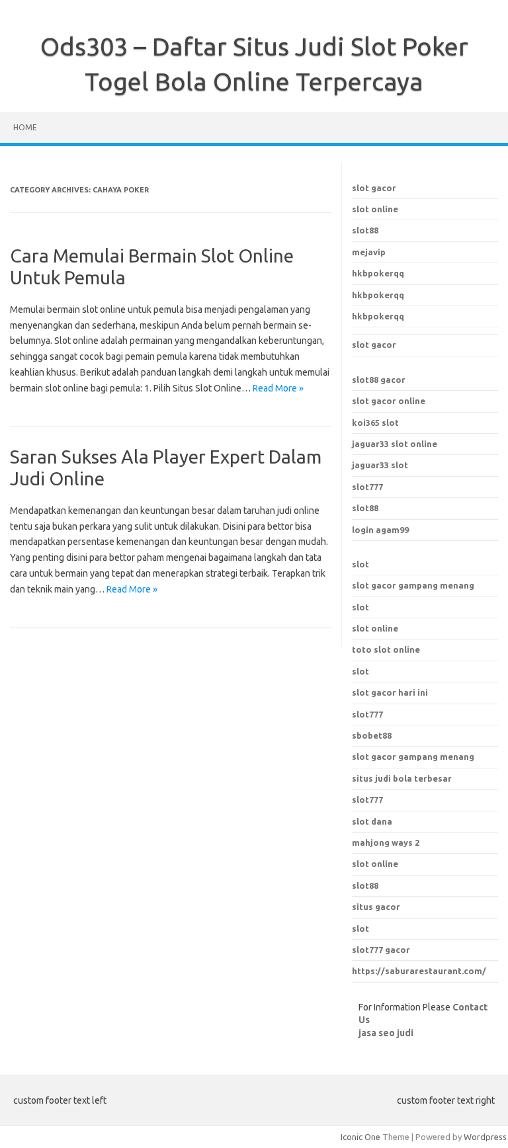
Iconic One (360, 1136)
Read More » (278, 388)
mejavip (369, 252)
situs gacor (376, 906)
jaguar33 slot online (394, 443)
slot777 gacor (381, 949)
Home (25, 127)
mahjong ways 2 (385, 842)
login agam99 (380, 529)
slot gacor (374, 187)
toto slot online (386, 649)
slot (360, 564)
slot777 (367, 486)
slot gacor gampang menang (413, 585)
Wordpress (485, 1136)
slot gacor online (388, 400)
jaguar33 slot (380, 465)
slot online (375, 209)
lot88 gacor (378, 379)
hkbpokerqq (378, 273)
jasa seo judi (386, 1033)
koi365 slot (375, 422)
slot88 (365, 230)
